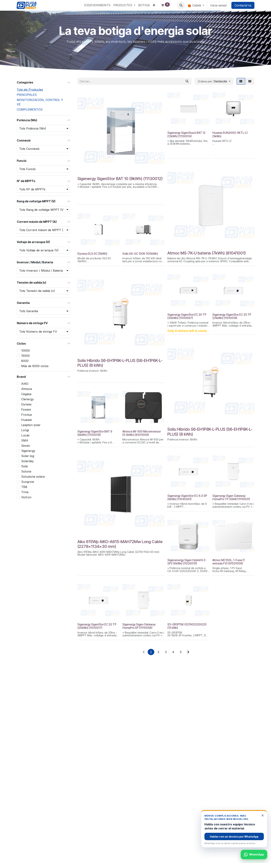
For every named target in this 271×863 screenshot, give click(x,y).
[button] (181, 5)
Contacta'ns (242, 5)
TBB (24, 487)
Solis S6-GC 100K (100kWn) (140, 253)
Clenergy (27, 399)
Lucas (25, 435)
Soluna (26, 471)
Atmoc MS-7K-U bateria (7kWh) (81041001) (206, 253)
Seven (25, 445)
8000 (25, 361)
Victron (26, 497)
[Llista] (249, 81)
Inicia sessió (218, 5)
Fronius (26, 414)
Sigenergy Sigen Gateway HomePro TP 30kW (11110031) (231, 497)
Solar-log (27, 456)
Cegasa (26, 394)
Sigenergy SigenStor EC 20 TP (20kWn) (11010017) (96, 626)
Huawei (26, 420)
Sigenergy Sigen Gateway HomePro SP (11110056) (139, 626)
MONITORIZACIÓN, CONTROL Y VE (40, 102)
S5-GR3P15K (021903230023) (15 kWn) (186, 626)
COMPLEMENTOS (30, 109)
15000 (25, 356)
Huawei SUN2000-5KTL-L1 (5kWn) (230, 134)
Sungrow (27, 482)
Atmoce (26, 389)
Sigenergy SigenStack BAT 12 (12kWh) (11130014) (186, 134)
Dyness (26, 404)
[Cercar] (187, 81)
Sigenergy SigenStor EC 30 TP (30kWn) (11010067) (186, 316)
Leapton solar (31, 425)
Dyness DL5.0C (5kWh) (92, 253)
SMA (24, 440)
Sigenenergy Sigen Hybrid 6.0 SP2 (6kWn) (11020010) (186, 561)
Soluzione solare (33, 476)
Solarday (27, 461)
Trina (24, 492)
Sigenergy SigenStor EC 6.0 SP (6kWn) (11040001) (187, 497)
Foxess (26, 409)
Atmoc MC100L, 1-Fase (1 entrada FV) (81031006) (228, 561)
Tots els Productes (30, 89)
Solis (24, 466)
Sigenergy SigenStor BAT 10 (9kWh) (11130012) (120, 178)
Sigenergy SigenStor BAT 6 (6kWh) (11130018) (94, 433)
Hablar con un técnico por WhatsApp (234, 836)
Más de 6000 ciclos (34, 366)
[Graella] (240, 81)
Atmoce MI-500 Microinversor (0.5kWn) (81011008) (141, 433)
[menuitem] (97, 5)
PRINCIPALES (27, 95)
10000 (25, 350)
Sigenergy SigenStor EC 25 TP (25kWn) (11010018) (231, 316)
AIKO (24, 384)
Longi (25, 430)
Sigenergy (28, 451)
